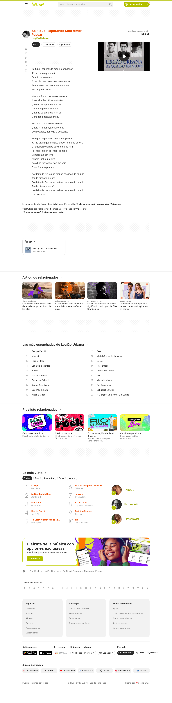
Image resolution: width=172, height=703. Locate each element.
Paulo (40, 209)
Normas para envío (121, 628)
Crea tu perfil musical (79, 608)
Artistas (29, 613)
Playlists (29, 623)
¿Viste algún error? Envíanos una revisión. (43, 212)
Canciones (30, 608)
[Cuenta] (147, 4)
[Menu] (26, 4)
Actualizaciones (33, 628)
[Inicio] (23, 571)
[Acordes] (26, 57)
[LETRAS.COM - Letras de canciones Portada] (37, 4)
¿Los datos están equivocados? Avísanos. (100, 204)
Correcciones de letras (79, 623)
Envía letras (74, 618)
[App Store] (45, 653)
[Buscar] (110, 4)
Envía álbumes (75, 613)
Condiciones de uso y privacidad (128, 613)
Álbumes (29, 618)
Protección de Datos (122, 618)
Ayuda (115, 608)
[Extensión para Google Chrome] (61, 653)
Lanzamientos (32, 633)
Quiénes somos (120, 623)
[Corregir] (26, 66)
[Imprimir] (26, 62)
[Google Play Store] (29, 653)
